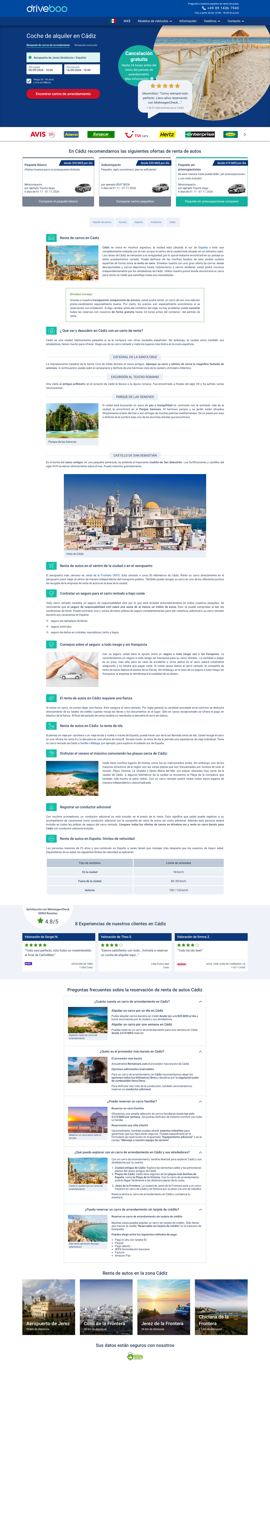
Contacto (234, 21)
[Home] (47, 8)
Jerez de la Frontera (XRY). (103, 575)
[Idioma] (113, 21)
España (203, 247)
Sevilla (84, 743)
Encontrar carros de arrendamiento (63, 94)
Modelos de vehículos (153, 21)
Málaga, (96, 743)
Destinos (210, 21)
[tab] (48, 44)
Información (187, 21)
